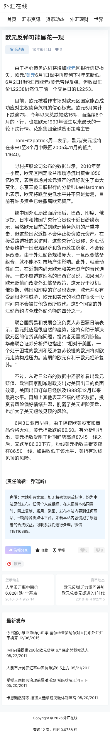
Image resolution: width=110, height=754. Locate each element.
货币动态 (55, 19)
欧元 (71, 68)
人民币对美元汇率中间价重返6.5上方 (38, 668)
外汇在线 (69, 718)
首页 (11, 19)
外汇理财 (79, 19)
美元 (30, 75)
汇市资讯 (31, 19)
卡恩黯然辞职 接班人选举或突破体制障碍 (41, 697)
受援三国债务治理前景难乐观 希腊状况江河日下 (47, 680)
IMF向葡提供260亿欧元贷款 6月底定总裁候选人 (47, 650)
